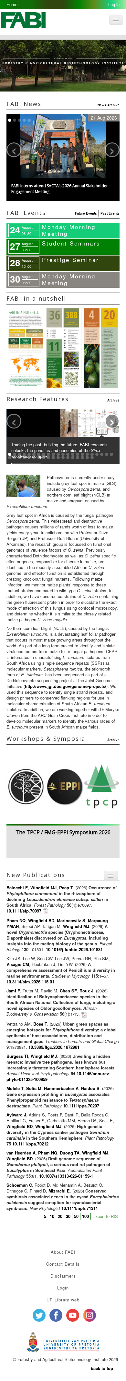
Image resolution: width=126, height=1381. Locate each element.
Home (11, 4)
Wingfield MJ (43, 887)
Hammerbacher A (61, 1088)
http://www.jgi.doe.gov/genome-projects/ (65, 686)
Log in (114, 4)
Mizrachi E (59, 1191)
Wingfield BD (41, 920)
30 (68, 1216)
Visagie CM (17, 964)
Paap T (66, 887)
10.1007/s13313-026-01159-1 (66, 1176)
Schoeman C (19, 1185)
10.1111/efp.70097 (23, 911)
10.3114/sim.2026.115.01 (30, 982)
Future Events (86, 213)
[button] (63, 189)
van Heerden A (21, 1153)
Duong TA (69, 1153)
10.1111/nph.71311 (79, 1208)
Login (63, 1288)
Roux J (86, 991)
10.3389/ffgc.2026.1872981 (53, 1047)
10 (52, 1216)
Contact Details (63, 1264)
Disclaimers (63, 1276)
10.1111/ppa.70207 (81, 1106)
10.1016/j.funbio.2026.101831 (74, 949)
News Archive (109, 105)
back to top (102, 1368)
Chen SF (68, 991)
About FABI (63, 1252)
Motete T (15, 1088)
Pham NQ (16, 920)
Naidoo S (90, 1088)
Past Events (110, 213)
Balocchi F (17, 887)
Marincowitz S (71, 920)
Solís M (33, 1088)
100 (85, 1216)
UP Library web (63, 1300)
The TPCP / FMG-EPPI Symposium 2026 (63, 832)
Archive (113, 400)
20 (60, 1216)
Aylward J (16, 1115)
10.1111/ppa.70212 (30, 1144)
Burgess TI (17, 1056)
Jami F (13, 991)
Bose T (40, 1024)
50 (76, 1216)
